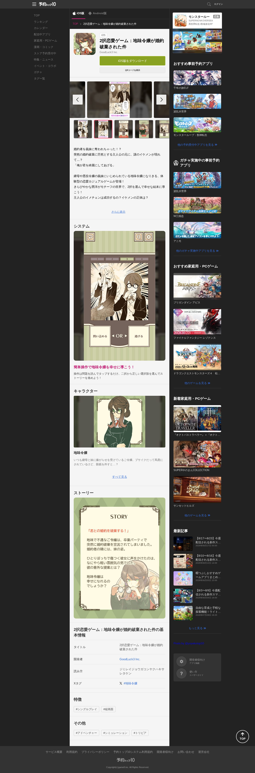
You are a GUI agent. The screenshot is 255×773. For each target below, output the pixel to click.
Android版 (100, 13)
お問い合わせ (186, 751)
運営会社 (203, 751)
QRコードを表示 (132, 70)
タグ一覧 (39, 78)
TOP (37, 15)
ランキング (41, 21)
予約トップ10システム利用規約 (133, 751)
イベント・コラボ (45, 65)
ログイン (218, 4)
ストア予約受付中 (45, 53)
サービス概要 (54, 751)
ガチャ (38, 72)
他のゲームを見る (195, 383)
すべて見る (119, 476)
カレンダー (41, 28)
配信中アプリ (42, 34)
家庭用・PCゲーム (45, 40)
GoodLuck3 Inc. (109, 52)
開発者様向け (165, 751)
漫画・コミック (43, 46)
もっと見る (196, 628)
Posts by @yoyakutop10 (189, 643)
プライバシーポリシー (95, 751)
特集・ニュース (43, 59)
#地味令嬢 (130, 683)
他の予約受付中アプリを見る (196, 144)
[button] (161, 100)
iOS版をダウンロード (132, 60)
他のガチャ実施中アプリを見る (195, 250)
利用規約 (71, 751)
